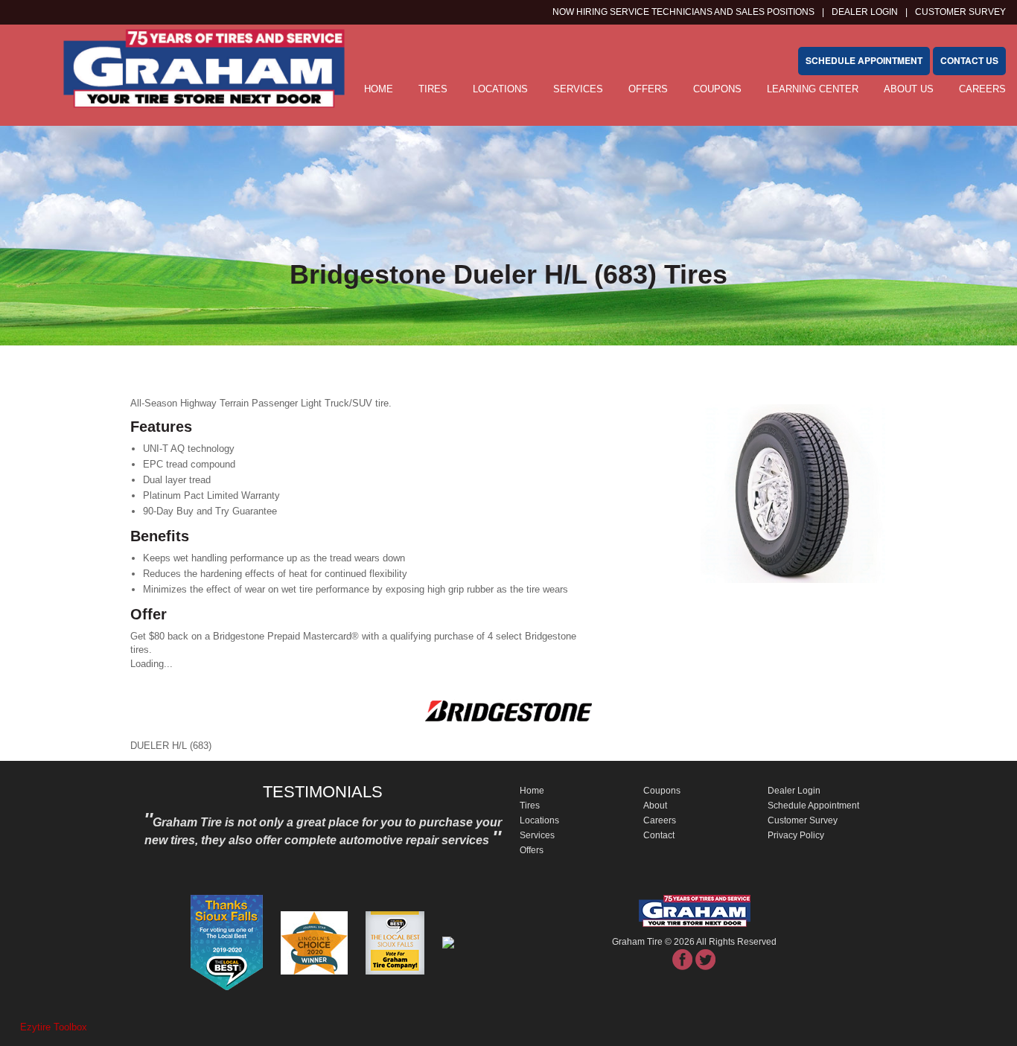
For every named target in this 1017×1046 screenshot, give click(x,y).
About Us (909, 89)
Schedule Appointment (813, 805)
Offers (648, 89)
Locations (500, 89)
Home (532, 790)
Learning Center (812, 89)
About (655, 805)
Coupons (717, 89)
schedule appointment (864, 60)
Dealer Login (865, 12)
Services (578, 89)
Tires (432, 89)
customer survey (960, 12)
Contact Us (969, 60)
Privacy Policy (796, 835)
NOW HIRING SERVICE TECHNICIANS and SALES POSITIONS (683, 12)
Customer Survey (803, 820)
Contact (659, 835)
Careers (982, 89)
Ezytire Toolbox (53, 1027)
